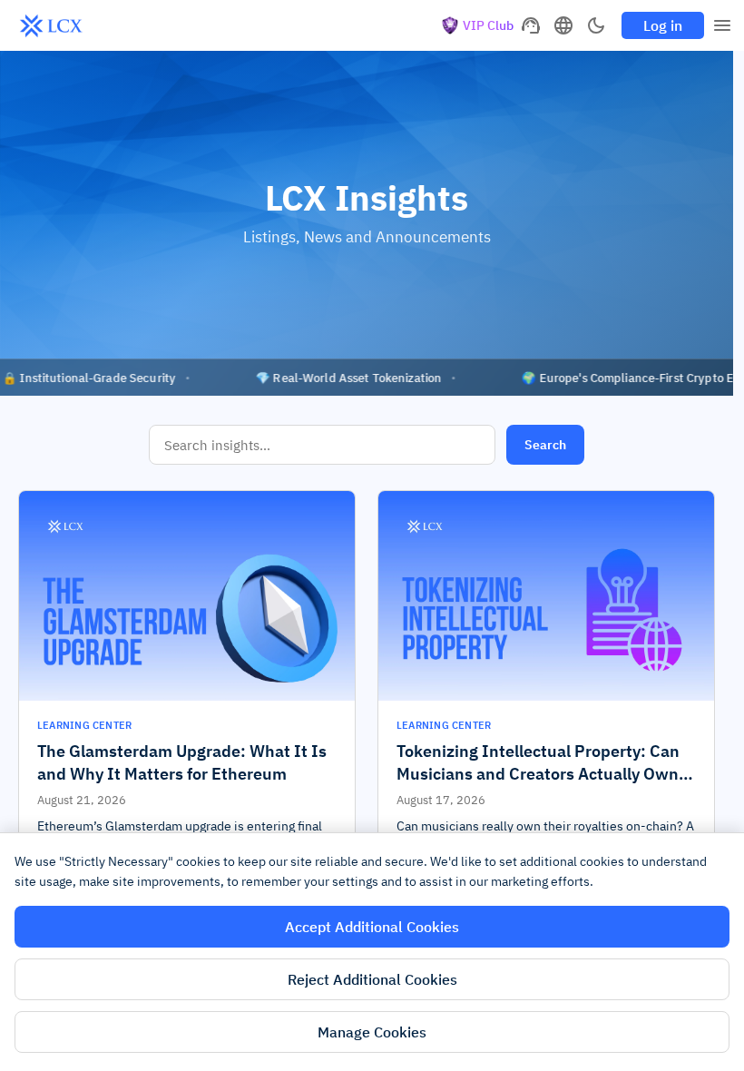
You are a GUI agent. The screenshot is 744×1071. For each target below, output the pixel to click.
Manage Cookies (372, 1032)
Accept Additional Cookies (372, 927)
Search (545, 445)
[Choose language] (563, 25)
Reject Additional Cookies (372, 979)
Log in (662, 25)
